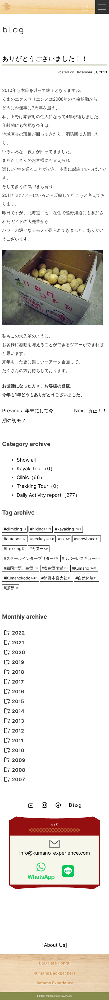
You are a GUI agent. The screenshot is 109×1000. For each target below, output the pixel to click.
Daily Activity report (48, 495)
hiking (40, 529)
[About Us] (54, 945)
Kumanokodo (21, 578)
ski (64, 538)
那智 (11, 587)
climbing (15, 529)
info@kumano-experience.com (54, 853)
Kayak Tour (36, 468)
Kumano (84, 568)
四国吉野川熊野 (21, 568)
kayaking (68, 529)
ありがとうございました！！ (45, 59)
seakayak (42, 538)
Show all (26, 460)
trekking (15, 548)
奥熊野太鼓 (55, 568)
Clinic (31, 477)
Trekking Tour (39, 486)
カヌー (38, 548)
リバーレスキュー (81, 558)
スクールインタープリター (31, 558)
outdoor (15, 538)
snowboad (86, 538)
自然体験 (86, 578)
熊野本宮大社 (56, 578)
